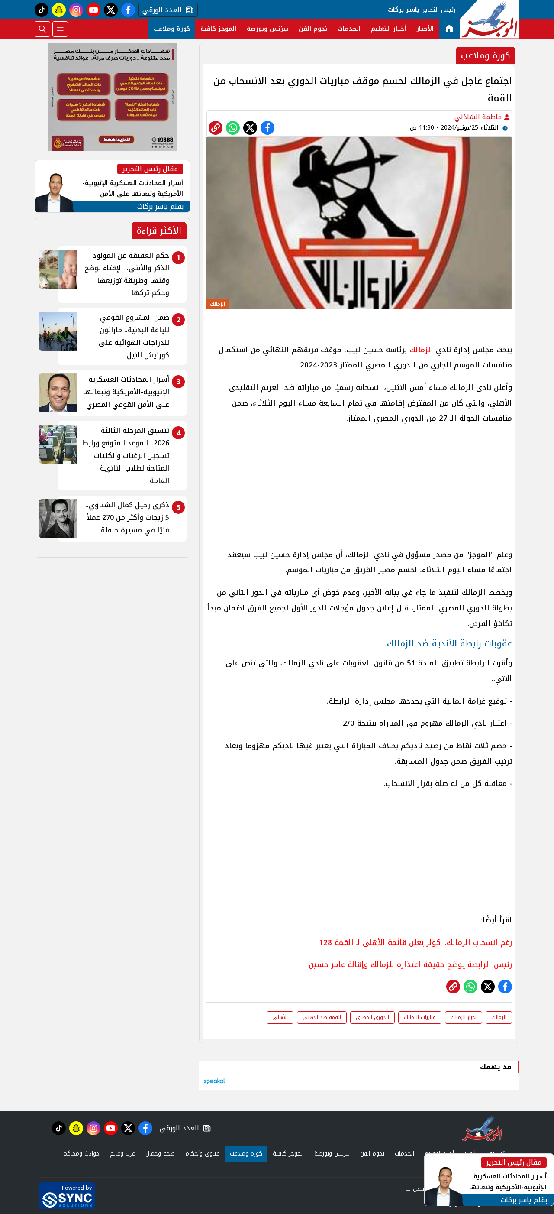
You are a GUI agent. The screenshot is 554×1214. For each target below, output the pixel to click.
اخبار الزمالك (464, 1017)
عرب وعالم (122, 1153)
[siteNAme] (489, 19)
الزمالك (420, 350)
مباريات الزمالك (420, 1017)
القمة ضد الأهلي (322, 1017)
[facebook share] (267, 128)
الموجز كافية (218, 29)
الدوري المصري (372, 1017)
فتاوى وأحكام (202, 1153)
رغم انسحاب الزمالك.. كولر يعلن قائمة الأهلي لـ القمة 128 (415, 942)
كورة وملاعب (172, 29)
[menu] (60, 29)
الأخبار (425, 29)
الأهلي (280, 1017)
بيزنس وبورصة (267, 29)
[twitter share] (250, 128)
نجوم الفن (313, 29)
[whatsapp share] (233, 128)
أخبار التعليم (388, 29)
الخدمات (349, 29)
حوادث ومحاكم (81, 1153)
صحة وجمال (160, 1153)
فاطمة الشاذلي (479, 116)
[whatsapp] (215, 128)
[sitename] (482, 1128)
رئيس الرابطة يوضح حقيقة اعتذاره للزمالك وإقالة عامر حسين (410, 964)
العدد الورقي (160, 10)
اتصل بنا (415, 1189)
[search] (42, 29)
